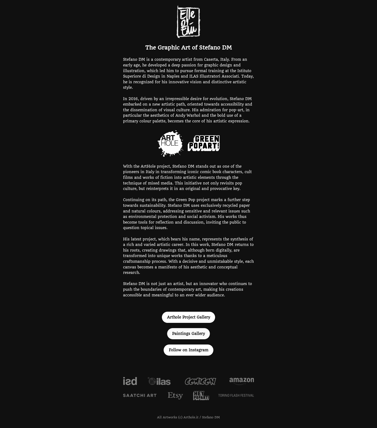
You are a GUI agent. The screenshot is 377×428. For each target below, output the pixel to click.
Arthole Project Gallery (188, 317)
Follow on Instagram (188, 350)
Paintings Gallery (188, 333)
